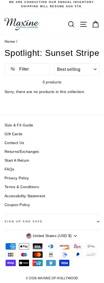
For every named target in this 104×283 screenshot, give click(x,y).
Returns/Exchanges (22, 152)
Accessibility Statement (25, 196)
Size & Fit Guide (19, 125)
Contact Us (14, 143)
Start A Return (17, 160)
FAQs (9, 169)
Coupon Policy (17, 205)
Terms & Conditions (22, 187)
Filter (23, 69)
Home (10, 42)
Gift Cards (13, 134)
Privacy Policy (17, 178)
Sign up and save (24, 221)
